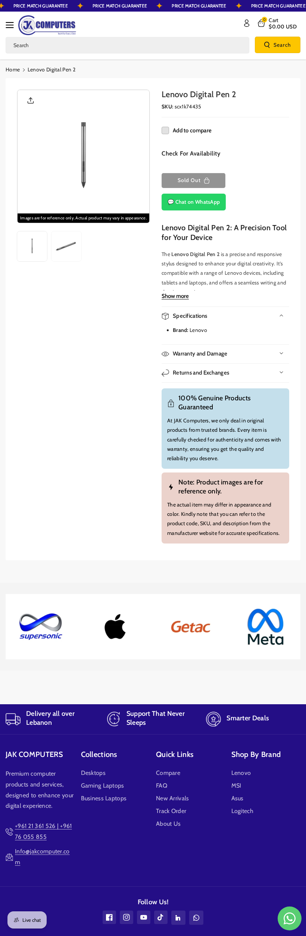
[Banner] (40, 627)
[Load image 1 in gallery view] (32, 246)
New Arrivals (172, 798)
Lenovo (241, 772)
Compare (168, 772)
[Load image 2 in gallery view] (66, 246)
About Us (168, 823)
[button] (12, 25)
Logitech (242, 811)
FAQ (161, 785)
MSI (236, 785)
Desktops (93, 772)
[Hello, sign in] (246, 23)
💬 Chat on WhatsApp (194, 201)
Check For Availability (191, 153)
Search (282, 44)
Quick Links (174, 754)
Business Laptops (104, 798)
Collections (99, 754)
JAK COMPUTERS (34, 754)
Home (13, 69)
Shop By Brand (256, 754)
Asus (237, 798)
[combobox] (127, 45)
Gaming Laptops (102, 785)
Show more (175, 296)
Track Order (171, 811)
